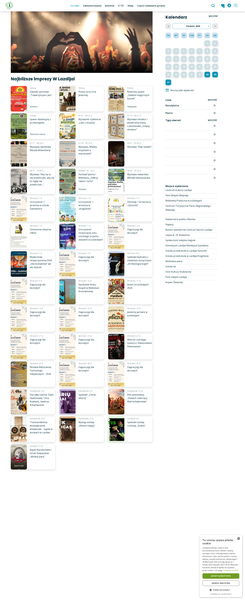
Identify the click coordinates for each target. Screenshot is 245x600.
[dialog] (221, 566)
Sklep (130, 5)
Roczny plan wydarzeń (182, 90)
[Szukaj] (213, 6)
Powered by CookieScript (221, 594)
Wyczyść (213, 16)
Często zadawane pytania (151, 5)
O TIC (121, 5)
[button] (220, 590)
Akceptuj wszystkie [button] (221, 576)
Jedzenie (109, 5)
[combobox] (238, 538)
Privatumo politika (230, 570)
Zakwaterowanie (92, 5)
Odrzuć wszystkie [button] (221, 583)
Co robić (74, 5)
